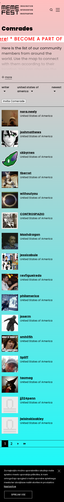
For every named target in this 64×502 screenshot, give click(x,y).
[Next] (18, 443)
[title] (51, 10)
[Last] (24, 443)
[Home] (19, 10)
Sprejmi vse (18, 494)
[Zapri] (59, 471)
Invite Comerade (14, 101)
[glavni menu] (57, 9)
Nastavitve (10, 486)
